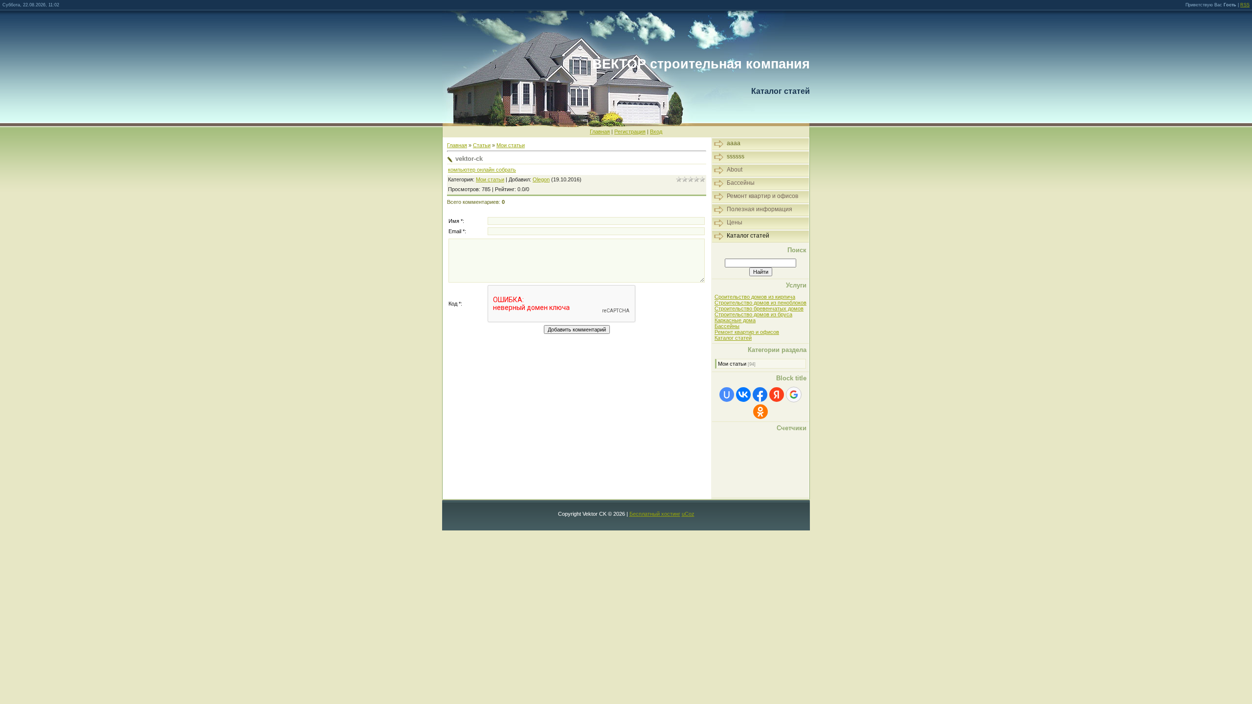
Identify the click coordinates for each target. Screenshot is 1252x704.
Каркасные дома (735, 320)
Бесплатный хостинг (654, 514)
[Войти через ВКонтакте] (743, 394)
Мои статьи (510, 145)
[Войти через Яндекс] (776, 394)
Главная (600, 131)
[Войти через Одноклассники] (760, 411)
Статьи (482, 145)
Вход (656, 131)
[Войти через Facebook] (760, 394)
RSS (1245, 4)
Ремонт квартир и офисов (747, 332)
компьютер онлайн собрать (482, 170)
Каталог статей (733, 338)
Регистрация (630, 131)
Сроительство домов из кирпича (755, 297)
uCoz (688, 514)
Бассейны (727, 326)
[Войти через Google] (794, 394)
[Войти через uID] (726, 394)
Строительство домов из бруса (753, 314)
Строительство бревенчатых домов (759, 308)
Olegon (541, 179)
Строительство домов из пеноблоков (760, 303)
